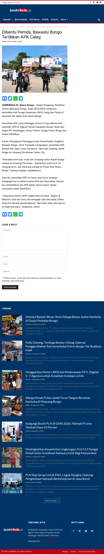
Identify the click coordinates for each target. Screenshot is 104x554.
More (63, 19)
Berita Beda (21, 19)
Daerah (7, 19)
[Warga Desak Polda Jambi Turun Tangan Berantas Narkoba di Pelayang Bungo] (12, 406)
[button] (99, 20)
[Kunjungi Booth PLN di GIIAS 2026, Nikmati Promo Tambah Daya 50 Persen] (12, 432)
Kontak (73, 551)
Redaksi (65, 551)
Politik (45, 19)
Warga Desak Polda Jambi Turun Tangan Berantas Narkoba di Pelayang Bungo (57, 399)
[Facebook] (90, 2)
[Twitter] (97, 2)
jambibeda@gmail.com (51, 541)
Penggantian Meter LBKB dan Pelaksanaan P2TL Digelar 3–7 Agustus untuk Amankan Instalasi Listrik (62, 374)
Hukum (54, 19)
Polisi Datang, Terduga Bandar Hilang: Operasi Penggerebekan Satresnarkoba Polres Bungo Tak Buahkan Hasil (63, 346)
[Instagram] (93, 2)
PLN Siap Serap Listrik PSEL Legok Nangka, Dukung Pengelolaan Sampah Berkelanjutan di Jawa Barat (59, 476)
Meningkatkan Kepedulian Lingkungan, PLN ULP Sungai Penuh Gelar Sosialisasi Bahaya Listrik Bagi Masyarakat (61, 451)
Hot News (35, 19)
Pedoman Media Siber (87, 551)
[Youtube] (100, 2)
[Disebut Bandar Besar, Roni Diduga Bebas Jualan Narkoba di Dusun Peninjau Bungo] (12, 325)
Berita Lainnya (51, 501)
